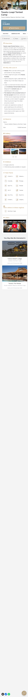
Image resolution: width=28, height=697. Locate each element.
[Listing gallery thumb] (14, 141)
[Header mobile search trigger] (26, 2)
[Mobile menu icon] (2, 2)
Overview (5, 33)
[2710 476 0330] (6, 694)
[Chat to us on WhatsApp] (9, 694)
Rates (24, 33)
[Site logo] (9, 2)
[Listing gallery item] (6, 151)
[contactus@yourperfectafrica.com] (3, 694)
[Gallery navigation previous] (13, 157)
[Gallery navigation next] (16, 157)
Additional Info (15, 33)
